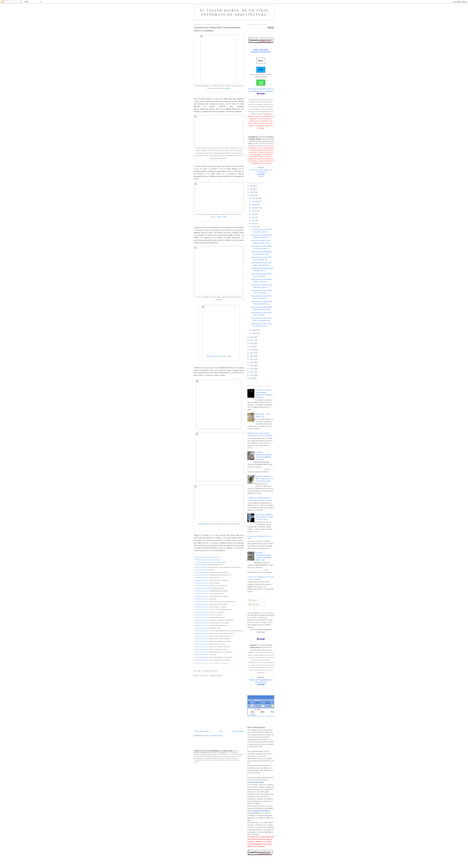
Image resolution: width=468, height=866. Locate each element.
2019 (252, 347)
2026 (252, 186)
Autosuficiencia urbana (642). (202, 638)
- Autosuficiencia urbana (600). (201, 596)
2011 (252, 372)
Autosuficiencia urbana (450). (203, 588)
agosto (254, 211)
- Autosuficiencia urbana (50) (201, 567)
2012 (252, 369)
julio (253, 214)
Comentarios (255, 604)
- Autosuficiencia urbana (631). (201, 609)
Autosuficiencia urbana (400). (202, 585)
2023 (252, 195)
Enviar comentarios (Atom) (213, 736)
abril (253, 224)
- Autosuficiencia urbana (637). (201, 625)
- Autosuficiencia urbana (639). (201, 630)
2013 (252, 366)
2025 (252, 189)
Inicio (221, 731)
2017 (252, 353)
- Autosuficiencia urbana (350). (201, 583)
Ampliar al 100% (222, 217)
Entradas (253, 600)
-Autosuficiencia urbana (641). (201, 636)
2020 (252, 343)
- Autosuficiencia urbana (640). (201, 633)
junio (254, 217)
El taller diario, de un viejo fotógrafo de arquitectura (234, 12)
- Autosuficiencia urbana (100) (201, 569)
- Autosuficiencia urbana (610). (201, 599)
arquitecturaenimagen (255, 782)
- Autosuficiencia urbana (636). (201, 622)
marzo (254, 227)
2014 (252, 362)
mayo (254, 220)
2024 (252, 192)
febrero (254, 330)
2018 (252, 350)
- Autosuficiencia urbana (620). (201, 601)
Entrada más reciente (201, 731)
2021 (252, 340)
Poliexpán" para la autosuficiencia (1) (207, 557)
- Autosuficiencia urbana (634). (201, 617)
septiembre (256, 208)
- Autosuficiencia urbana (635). (201, 620)
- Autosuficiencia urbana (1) (200, 564)
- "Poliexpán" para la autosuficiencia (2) (207, 560)
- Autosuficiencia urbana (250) (201, 577)
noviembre (256, 201)
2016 (252, 356)
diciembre (255, 198)
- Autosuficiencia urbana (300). (201, 580)
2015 (252, 359)
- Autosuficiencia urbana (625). (201, 604)
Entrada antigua (238, 731)
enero (254, 333)
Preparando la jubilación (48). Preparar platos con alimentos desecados (263, 478)
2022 (252, 337)
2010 (252, 375)
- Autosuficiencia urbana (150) (201, 572)
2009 (252, 378)
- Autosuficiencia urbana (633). (201, 614)
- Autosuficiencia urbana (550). (201, 593)
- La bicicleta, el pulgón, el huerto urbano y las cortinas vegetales (210, 562)
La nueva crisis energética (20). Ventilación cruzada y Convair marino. (263, 517)
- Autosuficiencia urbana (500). (201, 591)
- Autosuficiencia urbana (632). (201, 612)
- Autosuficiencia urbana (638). (201, 628)
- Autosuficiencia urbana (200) (201, 575)
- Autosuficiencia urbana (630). (201, 607)
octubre (255, 205)
